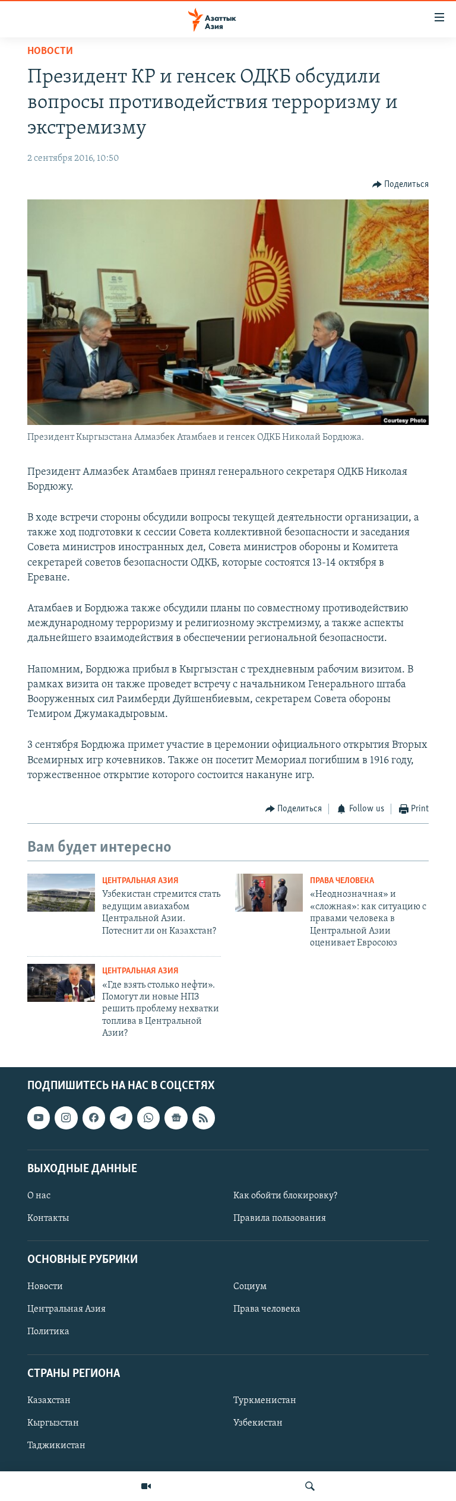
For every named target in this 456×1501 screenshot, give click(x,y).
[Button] (400, 184)
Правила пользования (279, 1218)
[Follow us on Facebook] (94, 1117)
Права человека (342, 881)
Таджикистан (56, 1446)
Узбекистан (258, 1422)
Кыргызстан (53, 1422)
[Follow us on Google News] (175, 1117)
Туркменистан (264, 1400)
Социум (250, 1286)
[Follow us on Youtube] (38, 1117)
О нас (38, 1196)
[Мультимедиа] (146, 1486)
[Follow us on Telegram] (121, 1117)
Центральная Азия (140, 881)
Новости (50, 51)
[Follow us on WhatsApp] (148, 1117)
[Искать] (310, 1486)
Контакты (48, 1218)
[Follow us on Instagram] (66, 1117)
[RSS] (203, 1117)
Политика (48, 1332)
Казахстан (49, 1400)
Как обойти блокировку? (285, 1196)
